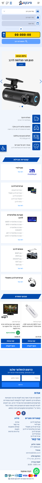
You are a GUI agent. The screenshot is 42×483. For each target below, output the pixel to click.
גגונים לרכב (18, 249)
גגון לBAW (18, 253)
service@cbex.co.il (33, 453)
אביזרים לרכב (17, 186)
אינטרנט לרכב (17, 196)
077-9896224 (35, 447)
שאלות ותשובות (13, 427)
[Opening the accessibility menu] (3, 148)
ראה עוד (20, 172)
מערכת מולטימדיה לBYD (14, 224)
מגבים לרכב (36, 431)
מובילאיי (19, 167)
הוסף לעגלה (10, 346)
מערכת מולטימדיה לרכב (31, 429)
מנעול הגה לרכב (16, 199)
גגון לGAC (18, 261)
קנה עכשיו (10, 341)
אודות (17, 422)
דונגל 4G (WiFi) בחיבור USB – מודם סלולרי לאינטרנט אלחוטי (31, 325)
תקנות (17, 429)
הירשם (20, 384)
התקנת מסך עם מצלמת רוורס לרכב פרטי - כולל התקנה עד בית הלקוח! (10, 326)
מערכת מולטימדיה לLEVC (13, 236)
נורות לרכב (18, 201)
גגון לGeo (19, 264)
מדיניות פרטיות (13, 431)
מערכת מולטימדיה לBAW (13, 222)
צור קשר (16, 424)
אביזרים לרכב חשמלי (15, 193)
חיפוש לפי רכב (19, 41)
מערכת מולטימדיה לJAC (14, 233)
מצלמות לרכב (35, 422)
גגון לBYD (19, 256)
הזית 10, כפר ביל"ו (33, 458)
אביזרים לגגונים (17, 190)
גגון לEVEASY (17, 259)
